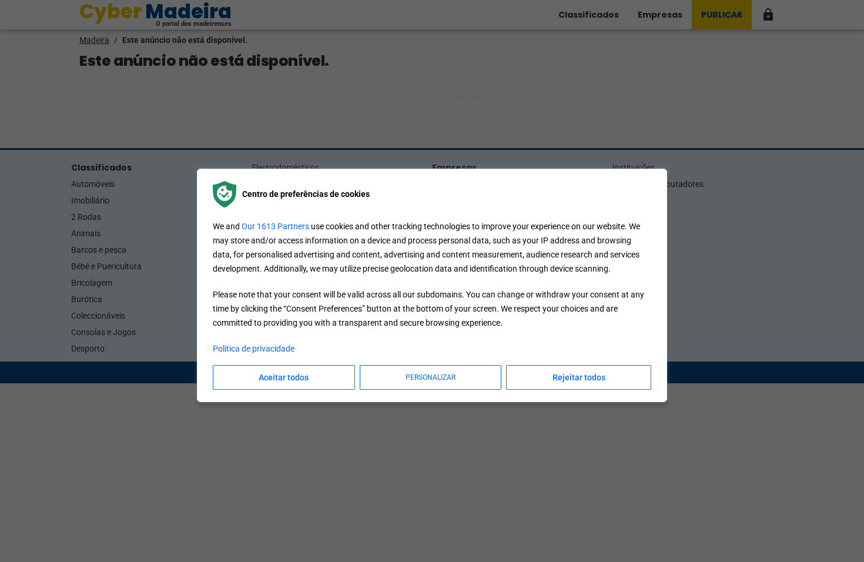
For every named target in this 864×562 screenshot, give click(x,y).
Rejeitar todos (578, 377)
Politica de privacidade (253, 348)
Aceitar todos (284, 377)
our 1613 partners (275, 226)
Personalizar (431, 377)
